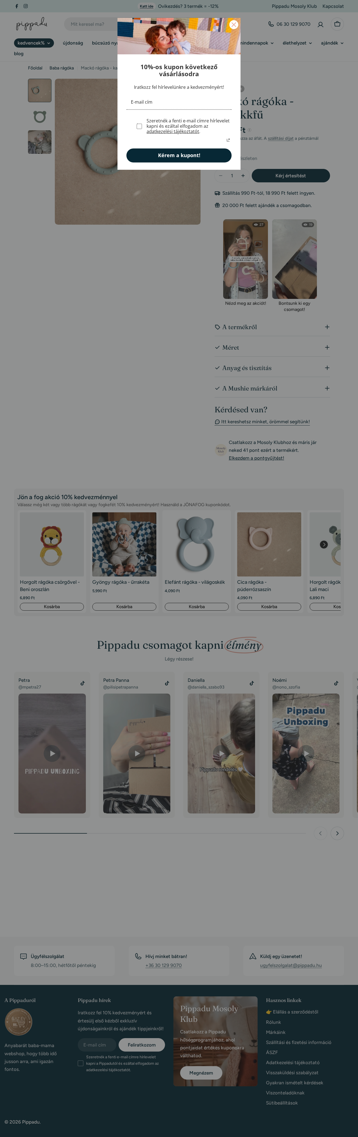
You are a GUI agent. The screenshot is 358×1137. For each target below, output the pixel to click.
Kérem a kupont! (179, 155)
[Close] (234, 24)
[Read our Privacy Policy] (228, 140)
